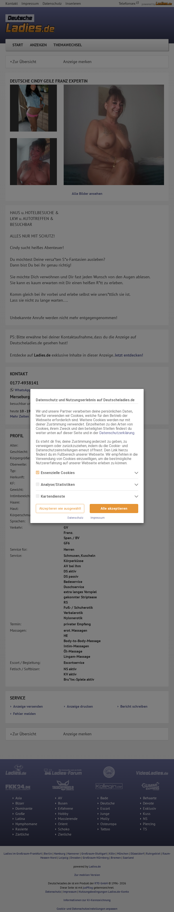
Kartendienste (53, 496)
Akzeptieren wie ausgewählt (60, 508)
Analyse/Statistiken (58, 484)
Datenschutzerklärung (116, 433)
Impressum (98, 517)
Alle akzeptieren (114, 508)
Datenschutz (75, 517)
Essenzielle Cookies (58, 473)
